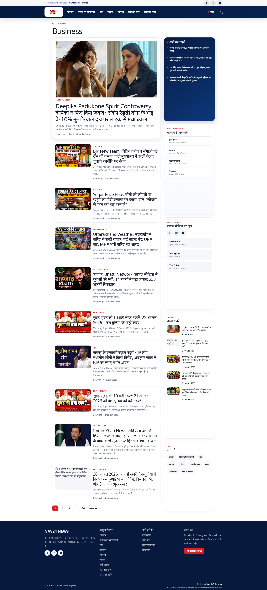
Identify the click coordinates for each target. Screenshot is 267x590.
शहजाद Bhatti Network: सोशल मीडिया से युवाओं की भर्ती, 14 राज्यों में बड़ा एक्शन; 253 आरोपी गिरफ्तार (125, 279)
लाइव (212, 12)
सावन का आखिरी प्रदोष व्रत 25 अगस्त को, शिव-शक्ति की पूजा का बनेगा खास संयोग (196, 376)
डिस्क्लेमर (146, 550)
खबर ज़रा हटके (150, 12)
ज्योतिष (110, 12)
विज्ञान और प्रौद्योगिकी (86, 12)
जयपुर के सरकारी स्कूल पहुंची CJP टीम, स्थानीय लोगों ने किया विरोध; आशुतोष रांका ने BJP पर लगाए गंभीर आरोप (124, 357)
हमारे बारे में (146, 535)
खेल (101, 12)
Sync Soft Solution (214, 584)
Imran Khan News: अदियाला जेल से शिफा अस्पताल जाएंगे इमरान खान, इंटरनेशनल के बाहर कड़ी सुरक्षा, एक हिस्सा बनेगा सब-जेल (125, 436)
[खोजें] (219, 12)
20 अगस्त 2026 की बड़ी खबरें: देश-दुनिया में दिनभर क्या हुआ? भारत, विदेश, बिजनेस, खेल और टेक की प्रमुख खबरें (124, 479)
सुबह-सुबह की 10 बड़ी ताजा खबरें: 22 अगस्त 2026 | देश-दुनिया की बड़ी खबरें (124, 320)
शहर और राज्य (133, 12)
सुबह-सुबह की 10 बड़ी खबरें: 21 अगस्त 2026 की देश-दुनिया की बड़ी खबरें (121, 398)
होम (53, 23)
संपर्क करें (145, 540)
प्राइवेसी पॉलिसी (148, 545)
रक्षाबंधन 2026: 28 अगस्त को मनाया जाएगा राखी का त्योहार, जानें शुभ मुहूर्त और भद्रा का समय (196, 359)
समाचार (70, 12)
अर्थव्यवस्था (173, 471)
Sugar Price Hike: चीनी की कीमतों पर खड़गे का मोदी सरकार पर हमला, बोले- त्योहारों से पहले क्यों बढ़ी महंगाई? (124, 199)
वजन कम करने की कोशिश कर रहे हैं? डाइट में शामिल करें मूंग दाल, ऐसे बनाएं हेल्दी (195, 343)
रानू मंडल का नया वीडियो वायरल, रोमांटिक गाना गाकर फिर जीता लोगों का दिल (196, 328)
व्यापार (207, 464)
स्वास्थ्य (121, 12)
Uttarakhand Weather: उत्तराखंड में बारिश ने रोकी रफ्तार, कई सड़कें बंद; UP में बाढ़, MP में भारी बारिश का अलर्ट (122, 239)
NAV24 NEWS (56, 531)
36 (83, 508)
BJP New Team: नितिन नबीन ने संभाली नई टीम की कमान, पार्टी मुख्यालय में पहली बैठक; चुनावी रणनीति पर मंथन (125, 156)
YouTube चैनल (194, 550)
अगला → (93, 508)
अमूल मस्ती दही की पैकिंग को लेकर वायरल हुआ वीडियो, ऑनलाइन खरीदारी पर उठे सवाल (196, 392)
